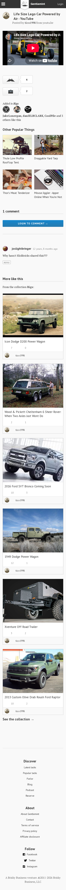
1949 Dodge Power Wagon (21, 557)
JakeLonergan (12, 115)
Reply (7, 262)
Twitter (32, 860)
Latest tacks (30, 767)
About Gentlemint (30, 814)
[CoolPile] (28, 112)
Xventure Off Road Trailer (21, 627)
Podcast (30, 790)
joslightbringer (21, 249)
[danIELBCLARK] (17, 112)
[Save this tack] (10, 91)
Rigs (15, 103)
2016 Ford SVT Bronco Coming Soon (28, 486)
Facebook (32, 854)
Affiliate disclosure (30, 836)
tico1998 (20, 355)
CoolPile (50, 115)
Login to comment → (33, 223)
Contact (30, 819)
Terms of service (30, 825)
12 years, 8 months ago (45, 248)
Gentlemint (33, 6)
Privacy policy (30, 831)
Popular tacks (30, 773)
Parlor (30, 778)
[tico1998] (6, 18)
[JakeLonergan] (6, 112)
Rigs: (30, 287)
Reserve (30, 795)
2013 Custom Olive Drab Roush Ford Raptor (32, 697)
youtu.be (48, 22)
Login (60, 4)
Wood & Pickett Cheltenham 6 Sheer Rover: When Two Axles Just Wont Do (33, 414)
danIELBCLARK (33, 115)
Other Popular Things (18, 129)
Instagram (32, 866)
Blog (29, 784)
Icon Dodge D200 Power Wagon (25, 341)
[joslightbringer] (5, 250)
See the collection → (18, 719)
